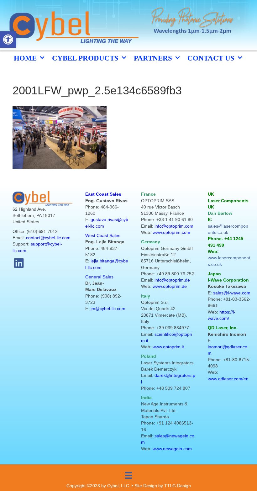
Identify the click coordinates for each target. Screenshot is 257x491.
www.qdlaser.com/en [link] (228, 378)
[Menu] (128, 475)
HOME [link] (26, 58)
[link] (8, 39)
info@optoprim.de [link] (172, 279)
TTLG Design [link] (177, 485)
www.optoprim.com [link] (171, 232)
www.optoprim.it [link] (168, 346)
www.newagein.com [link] (172, 448)
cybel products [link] (86, 58)
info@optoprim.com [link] (174, 226)
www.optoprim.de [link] (170, 286)
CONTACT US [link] (211, 58)
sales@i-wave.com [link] (231, 292)
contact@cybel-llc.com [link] (48, 237)
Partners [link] (154, 58)
